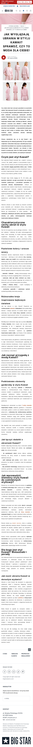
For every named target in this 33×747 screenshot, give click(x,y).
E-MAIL (7, 698)
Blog (22, 26)
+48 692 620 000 (10, 719)
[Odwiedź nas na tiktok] (18, 671)
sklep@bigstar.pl (12, 717)
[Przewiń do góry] (29, 649)
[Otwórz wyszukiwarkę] (16, 10)
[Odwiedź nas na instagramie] (9, 671)
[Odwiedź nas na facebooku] (4, 671)
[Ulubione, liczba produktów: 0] (27, 10)
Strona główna (14, 26)
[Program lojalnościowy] (23, 10)
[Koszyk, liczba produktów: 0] (30, 10)
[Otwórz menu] (2, 10)
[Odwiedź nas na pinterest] (23, 671)
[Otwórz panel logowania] (20, 10)
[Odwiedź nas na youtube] (13, 671)
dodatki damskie (16, 523)
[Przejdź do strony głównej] (9, 11)
